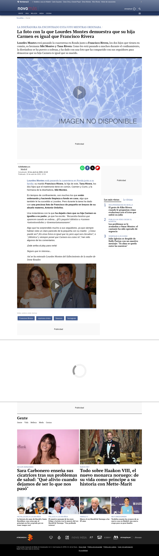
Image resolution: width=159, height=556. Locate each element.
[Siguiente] (141, 2)
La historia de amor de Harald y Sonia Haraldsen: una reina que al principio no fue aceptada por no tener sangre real (32, 522)
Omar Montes (86, 2)
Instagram (71, 318)
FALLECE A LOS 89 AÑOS (58, 517)
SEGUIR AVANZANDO (25, 467)
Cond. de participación (125, 547)
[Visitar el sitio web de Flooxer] (138, 537)
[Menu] (139, 13)
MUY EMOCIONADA (119, 517)
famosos (59, 318)
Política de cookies (109, 547)
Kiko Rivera (96, 2)
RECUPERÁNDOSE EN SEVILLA (121, 205)
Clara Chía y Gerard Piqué (72, 2)
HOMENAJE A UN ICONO (118, 236)
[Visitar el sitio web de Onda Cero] (99, 537)
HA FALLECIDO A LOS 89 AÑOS (29, 517)
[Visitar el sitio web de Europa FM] (107, 537)
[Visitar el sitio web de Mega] (83, 537)
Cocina (48, 13)
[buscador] (139, 9)
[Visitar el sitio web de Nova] (75, 537)
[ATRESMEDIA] (25, 537)
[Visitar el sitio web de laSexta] (59, 537)
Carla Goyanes (57, 2)
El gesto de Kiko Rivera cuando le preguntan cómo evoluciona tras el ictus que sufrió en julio (122, 211)
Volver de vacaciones (108, 2)
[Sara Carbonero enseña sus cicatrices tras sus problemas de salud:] (48, 447)
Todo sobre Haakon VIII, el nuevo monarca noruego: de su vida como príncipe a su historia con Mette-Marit (109, 477)
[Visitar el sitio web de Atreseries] (91, 537)
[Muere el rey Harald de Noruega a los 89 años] (95, 506)
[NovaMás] (34, 8)
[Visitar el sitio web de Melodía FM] (115, 537)
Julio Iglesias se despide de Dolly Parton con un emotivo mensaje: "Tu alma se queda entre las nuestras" (123, 242)
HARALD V (84, 517)
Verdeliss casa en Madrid (42, 2)
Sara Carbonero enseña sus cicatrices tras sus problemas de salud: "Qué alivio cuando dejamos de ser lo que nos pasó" (47, 479)
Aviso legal (82, 547)
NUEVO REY (84, 467)
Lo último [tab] (128, 199)
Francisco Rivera (26, 318)
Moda (41, 13)
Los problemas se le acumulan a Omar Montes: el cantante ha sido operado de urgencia (123, 228)
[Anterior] (32, 2)
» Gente (27, 18)
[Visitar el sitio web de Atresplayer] (127, 537)
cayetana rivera (44, 318)
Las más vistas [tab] (111, 199)
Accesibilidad (83, 550)
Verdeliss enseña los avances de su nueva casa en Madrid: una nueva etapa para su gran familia (125, 521)
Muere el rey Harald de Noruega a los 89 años (94, 520)
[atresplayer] (129, 9)
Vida (27, 13)
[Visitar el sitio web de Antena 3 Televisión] (50, 537)
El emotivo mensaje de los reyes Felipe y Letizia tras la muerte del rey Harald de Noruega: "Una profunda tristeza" (63, 522)
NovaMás (20, 18)
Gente (20, 13)
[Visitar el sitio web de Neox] (67, 537)
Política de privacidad (95, 547)
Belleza (34, 13)
